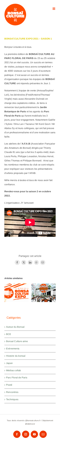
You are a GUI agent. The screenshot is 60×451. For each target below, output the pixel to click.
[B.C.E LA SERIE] (16, 293)
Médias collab (13, 370)
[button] (6, 293)
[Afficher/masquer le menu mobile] (54, 8)
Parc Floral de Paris (16, 377)
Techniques (12, 399)
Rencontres (12, 392)
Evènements (12, 348)
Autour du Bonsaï (15, 327)
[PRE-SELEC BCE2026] (43, 293)
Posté (9, 385)
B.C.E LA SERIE (16, 288)
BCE (8, 334)
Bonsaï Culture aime (17, 341)
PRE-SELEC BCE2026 (43, 288)
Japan (9, 363)
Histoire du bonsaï (15, 356)
